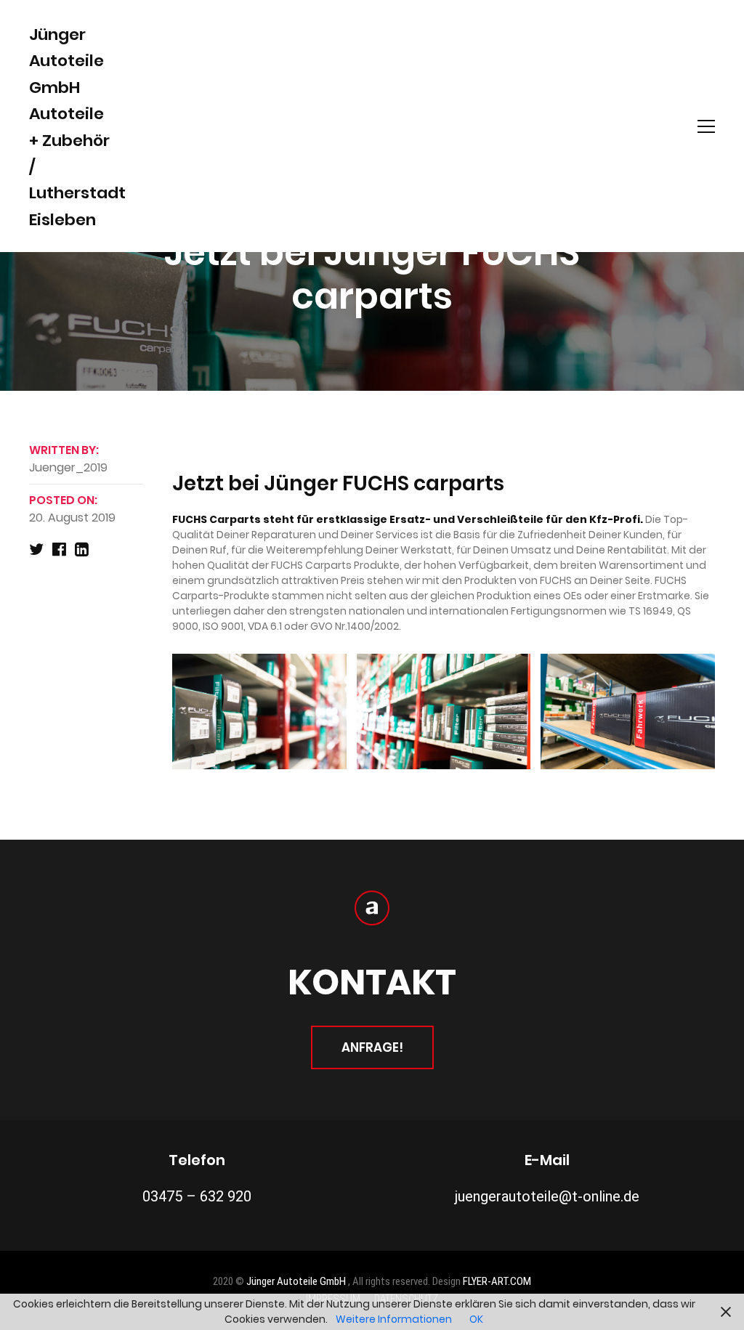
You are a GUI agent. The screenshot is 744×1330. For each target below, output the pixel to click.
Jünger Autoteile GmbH (297, 1281)
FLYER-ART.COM (497, 1281)
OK (476, 1319)
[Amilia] (372, 908)
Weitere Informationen (394, 1319)
